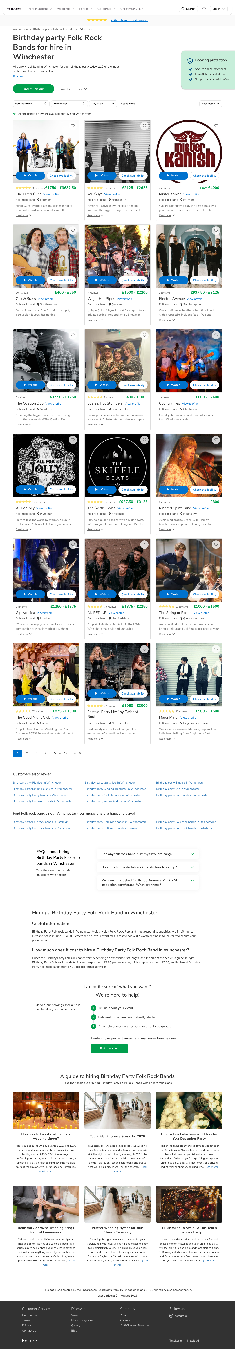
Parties (83, 8)
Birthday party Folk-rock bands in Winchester (43, 801)
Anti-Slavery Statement (135, 1325)
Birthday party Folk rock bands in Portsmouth (42, 828)
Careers (125, 1320)
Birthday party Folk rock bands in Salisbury (184, 828)
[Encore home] (14, 9)
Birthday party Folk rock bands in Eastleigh (40, 822)
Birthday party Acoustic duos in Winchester (113, 801)
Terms (26, 1320)
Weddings (63, 8)
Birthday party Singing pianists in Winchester (42, 789)
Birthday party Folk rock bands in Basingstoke (186, 822)
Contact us (29, 1331)
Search (190, 8)
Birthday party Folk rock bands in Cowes (110, 828)
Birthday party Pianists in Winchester (37, 783)
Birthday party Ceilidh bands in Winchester (112, 795)
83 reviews (182, 607)
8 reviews (109, 188)
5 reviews (109, 502)
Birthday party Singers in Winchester (180, 783)
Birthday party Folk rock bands (53, 30)
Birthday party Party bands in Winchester (40, 795)
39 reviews (38, 188)
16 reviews (38, 502)
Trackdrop (176, 1341)
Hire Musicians (38, 8)
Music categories (82, 1320)
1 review (164, 397)
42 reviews (182, 711)
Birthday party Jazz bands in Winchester (182, 795)
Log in (216, 8)
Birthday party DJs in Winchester (177, 789)
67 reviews (110, 706)
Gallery (75, 1325)
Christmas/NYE (130, 8)
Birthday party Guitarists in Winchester (110, 783)
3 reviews (109, 397)
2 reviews (164, 188)
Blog (74, 1331)
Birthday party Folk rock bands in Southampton (115, 822)
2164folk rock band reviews (129, 20)
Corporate (104, 8)
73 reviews (110, 607)
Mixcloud (193, 1341)
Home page (20, 30)
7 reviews (92, 293)
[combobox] (31, 103)
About (124, 1315)
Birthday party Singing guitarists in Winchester (115, 789)
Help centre (29, 1315)
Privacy (27, 1325)
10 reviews (22, 293)
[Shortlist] (204, 9)
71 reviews (38, 711)
